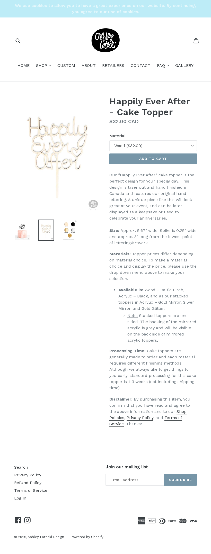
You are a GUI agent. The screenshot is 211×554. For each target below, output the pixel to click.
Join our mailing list (127, 466)
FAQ (164, 65)
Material (117, 135)
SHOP (45, 65)
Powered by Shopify (87, 537)
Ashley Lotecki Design (46, 537)
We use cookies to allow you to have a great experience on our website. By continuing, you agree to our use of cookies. (105, 8)
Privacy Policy (140, 417)
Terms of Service (30, 490)
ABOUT (89, 65)
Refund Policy (27, 482)
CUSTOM (66, 65)
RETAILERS (113, 65)
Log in (20, 498)
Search (21, 467)
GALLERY (184, 65)
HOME (23, 65)
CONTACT (141, 65)
